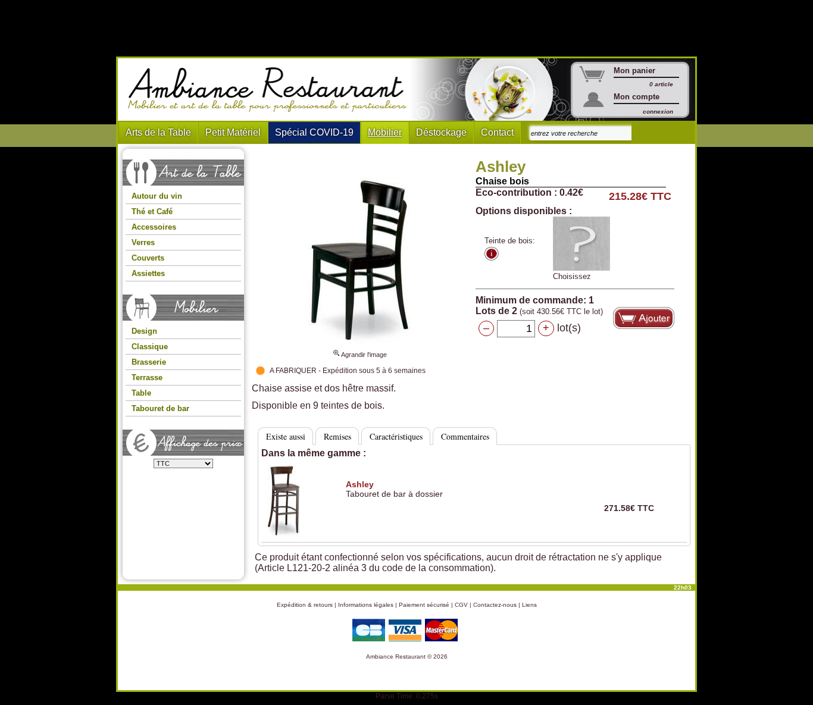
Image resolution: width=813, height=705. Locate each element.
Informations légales (365, 604)
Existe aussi (285, 436)
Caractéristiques (396, 436)
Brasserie (149, 362)
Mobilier (385, 132)
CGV (461, 604)
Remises (337, 436)
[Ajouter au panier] (643, 318)
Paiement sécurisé (424, 604)
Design (144, 331)
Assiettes (148, 273)
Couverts (148, 257)
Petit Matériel (233, 132)
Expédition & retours (305, 604)
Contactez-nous (495, 604)
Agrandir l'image (363, 354)
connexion (658, 111)
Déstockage (441, 132)
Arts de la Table (158, 132)
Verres (143, 242)
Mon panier (634, 70)
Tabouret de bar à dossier (394, 489)
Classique (150, 346)
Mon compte (636, 96)
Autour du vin (157, 196)
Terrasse (147, 377)
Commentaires (465, 436)
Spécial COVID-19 (314, 132)
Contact (497, 132)
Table (141, 392)
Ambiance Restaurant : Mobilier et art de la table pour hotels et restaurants (272, 90)
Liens (529, 604)
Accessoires (154, 227)
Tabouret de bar (160, 408)
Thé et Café (152, 211)
